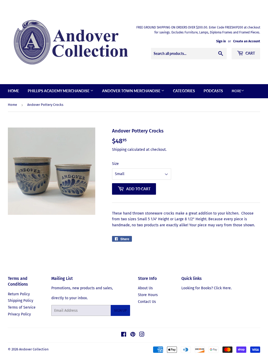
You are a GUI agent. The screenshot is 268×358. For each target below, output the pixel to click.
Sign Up (120, 311)
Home (13, 91)
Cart (250, 53)
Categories (184, 91)
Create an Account (246, 41)
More (236, 91)
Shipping (119, 149)
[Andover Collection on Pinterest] (133, 335)
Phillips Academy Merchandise (59, 91)
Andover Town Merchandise (131, 91)
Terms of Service (22, 307)
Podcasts (213, 91)
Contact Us (147, 301)
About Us (145, 288)
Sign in (221, 41)
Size (115, 163)
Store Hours (148, 295)
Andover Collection (34, 349)
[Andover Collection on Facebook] (123, 335)
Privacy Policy (19, 314)
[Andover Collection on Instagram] (141, 335)
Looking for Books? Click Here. (206, 288)
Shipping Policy (20, 300)
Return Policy (19, 294)
